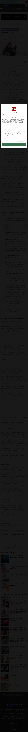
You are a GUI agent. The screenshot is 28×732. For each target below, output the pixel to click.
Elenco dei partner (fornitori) (8, 136)
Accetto (14, 144)
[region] (14, 126)
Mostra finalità (20, 141)
